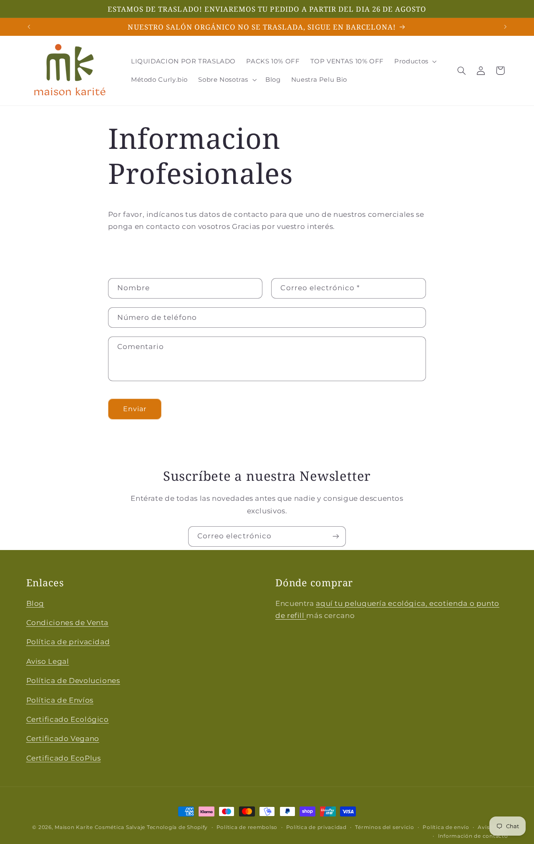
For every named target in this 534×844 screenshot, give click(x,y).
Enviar (134, 409)
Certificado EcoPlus (63, 758)
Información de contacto (473, 836)
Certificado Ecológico (67, 719)
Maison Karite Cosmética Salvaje (100, 827)
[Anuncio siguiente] (505, 26)
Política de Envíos (59, 700)
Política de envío (446, 827)
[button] (415, 61)
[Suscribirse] (335, 536)
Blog (35, 603)
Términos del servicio (384, 827)
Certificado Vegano (62, 739)
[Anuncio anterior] (29, 26)
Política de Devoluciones (73, 680)
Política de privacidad (68, 642)
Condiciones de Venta (67, 622)
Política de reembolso (247, 827)
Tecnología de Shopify (177, 827)
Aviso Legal (47, 661)
